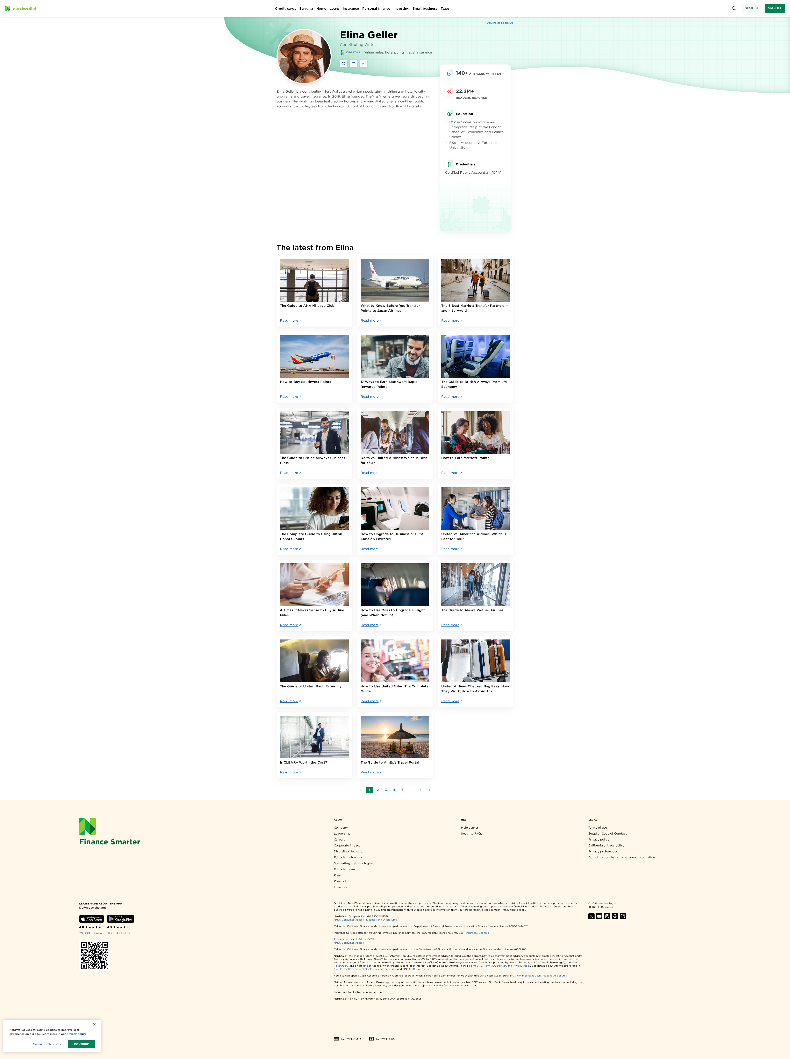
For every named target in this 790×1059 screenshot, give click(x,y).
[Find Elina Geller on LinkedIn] (363, 63)
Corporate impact (347, 845)
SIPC (346, 965)
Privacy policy (598, 839)
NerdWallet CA (385, 1038)
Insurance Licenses (477, 932)
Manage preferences (47, 1044)
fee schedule (388, 969)
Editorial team (344, 869)
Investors (341, 887)
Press (338, 875)
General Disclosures (367, 969)
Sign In (751, 8)
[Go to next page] (428, 790)
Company (341, 827)
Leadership (342, 833)
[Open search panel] (734, 8)
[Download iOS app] (91, 919)
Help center (469, 827)
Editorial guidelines (348, 857)
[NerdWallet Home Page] (21, 8)
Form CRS (475, 965)
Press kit (340, 881)
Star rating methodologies (353, 863)
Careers (339, 839)
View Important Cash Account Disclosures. (541, 975)
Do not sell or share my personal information (621, 857)
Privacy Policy (521, 965)
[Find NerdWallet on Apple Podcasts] (615, 916)
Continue (81, 1044)
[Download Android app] (120, 919)
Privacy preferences (603, 851)
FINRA (338, 965)
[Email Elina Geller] (353, 63)
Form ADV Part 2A (495, 965)
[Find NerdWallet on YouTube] (599, 916)
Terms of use (597, 827)
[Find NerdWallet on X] (591, 916)
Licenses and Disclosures (381, 919)
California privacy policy (606, 845)
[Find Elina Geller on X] (343, 63)
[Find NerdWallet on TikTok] (623, 916)
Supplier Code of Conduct (607, 833)
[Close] (94, 1024)
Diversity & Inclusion (349, 851)
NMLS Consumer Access (349, 919)
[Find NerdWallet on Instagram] (607, 916)
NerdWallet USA (351, 1038)
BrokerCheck (421, 969)
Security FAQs (471, 833)
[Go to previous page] (361, 790)
